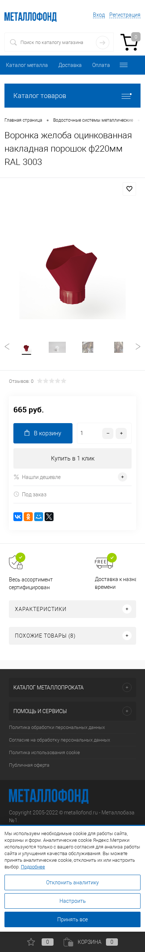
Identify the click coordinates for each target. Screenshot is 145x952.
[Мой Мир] (38, 516)
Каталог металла (27, 65)
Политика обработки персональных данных (57, 727)
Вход (99, 15)
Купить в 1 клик (72, 458)
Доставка (70, 65)
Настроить (72, 901)
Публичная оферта (29, 765)
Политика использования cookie (44, 752)
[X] (49, 516)
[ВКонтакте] (17, 516)
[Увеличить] (72, 266)
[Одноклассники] (28, 516)
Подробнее (33, 867)
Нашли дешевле (41, 477)
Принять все (72, 919)
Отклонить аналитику (72, 882)
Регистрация (125, 15)
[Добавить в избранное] (129, 189)
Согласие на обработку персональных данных (59, 740)
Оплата (101, 65)
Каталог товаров (39, 95)
